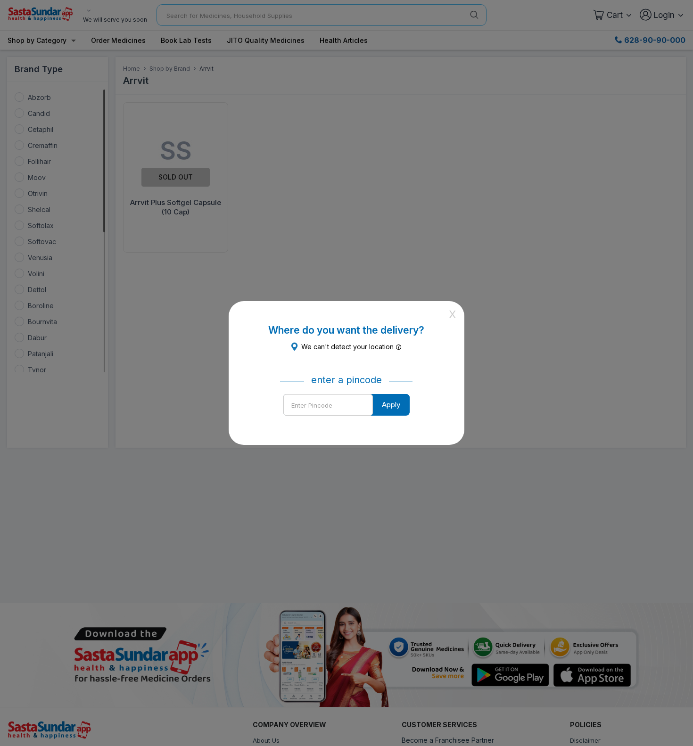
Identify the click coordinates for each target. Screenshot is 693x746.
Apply (391, 404)
